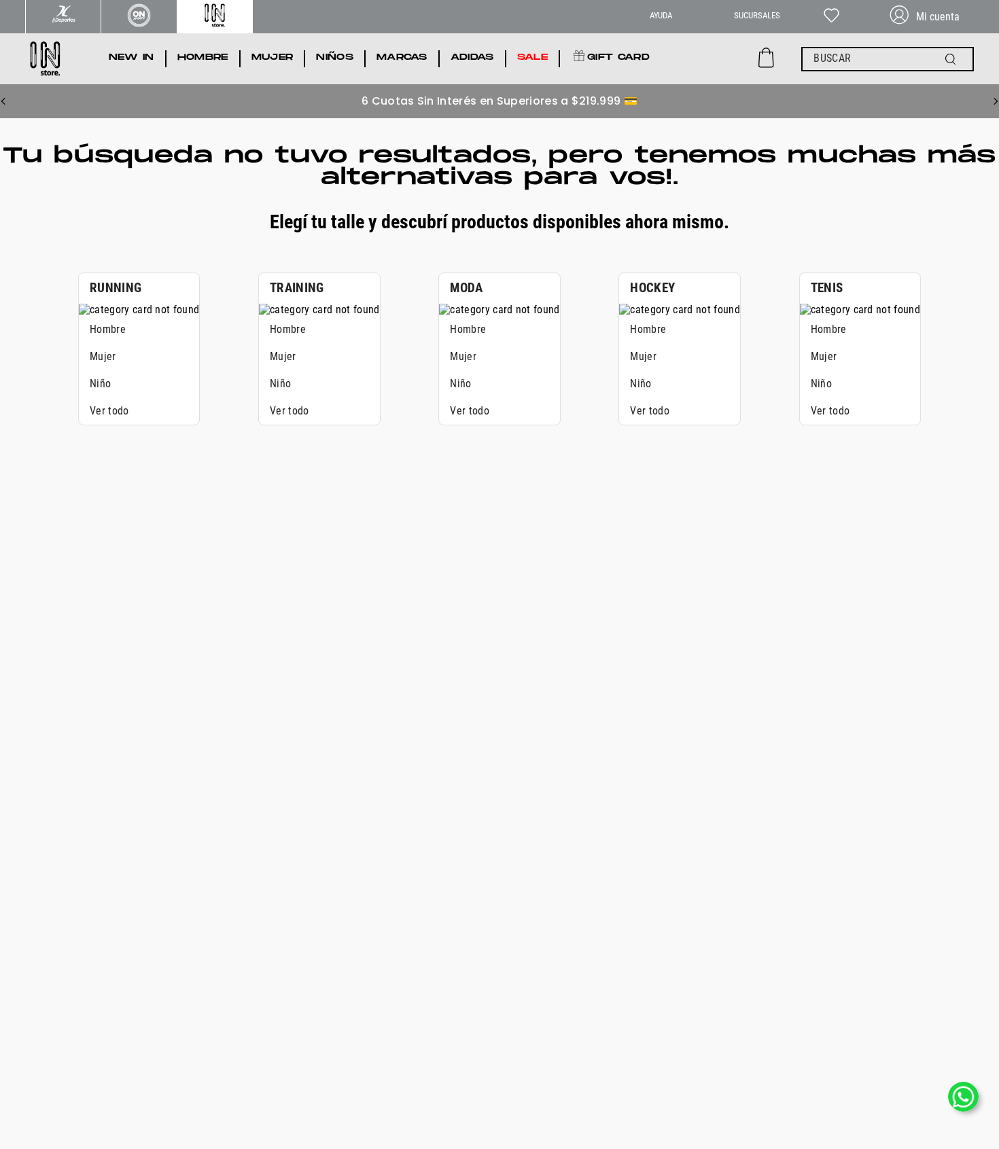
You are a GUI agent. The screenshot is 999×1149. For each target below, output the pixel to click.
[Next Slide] (995, 101)
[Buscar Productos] (953, 59)
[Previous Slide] (3, 101)
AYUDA (661, 15)
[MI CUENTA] (930, 16)
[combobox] (887, 59)
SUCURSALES (757, 15)
